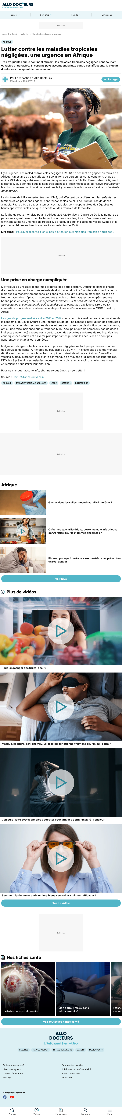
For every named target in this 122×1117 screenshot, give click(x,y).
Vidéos (36, 1114)
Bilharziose (81, 383)
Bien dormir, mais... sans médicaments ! (73, 1009)
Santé (14, 15)
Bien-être (44, 15)
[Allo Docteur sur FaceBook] (5, 1097)
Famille (74, 15)
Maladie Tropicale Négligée (31, 383)
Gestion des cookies (72, 1065)
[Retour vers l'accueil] (61, 5)
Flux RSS (7, 1077)
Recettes (23, 1050)
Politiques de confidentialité (76, 1069)
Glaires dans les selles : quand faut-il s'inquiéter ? (80, 502)
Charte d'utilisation (13, 1073)
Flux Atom (67, 1077)
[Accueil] (61, 1038)
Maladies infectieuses (41, 34)
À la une (12, 1114)
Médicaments (96, 1050)
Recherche (85, 1114)
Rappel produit (41, 1050)
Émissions (107, 15)
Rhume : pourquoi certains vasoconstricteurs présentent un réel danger (85, 560)
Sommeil (66, 383)
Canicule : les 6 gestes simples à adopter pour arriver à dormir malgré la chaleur (53, 819)
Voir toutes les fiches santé (61, 1021)
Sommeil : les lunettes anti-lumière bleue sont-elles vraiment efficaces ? (49, 895)
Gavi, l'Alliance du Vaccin (28, 377)
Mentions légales (12, 1069)
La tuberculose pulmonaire (21, 1011)
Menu (109, 1114)
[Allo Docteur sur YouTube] (12, 1097)
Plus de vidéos (21, 592)
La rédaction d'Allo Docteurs (33, 78)
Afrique (57, 34)
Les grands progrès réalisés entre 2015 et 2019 (31, 318)
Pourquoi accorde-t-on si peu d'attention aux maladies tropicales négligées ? (65, 231)
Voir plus (61, 579)
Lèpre (54, 383)
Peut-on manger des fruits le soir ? (24, 668)
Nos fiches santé (24, 957)
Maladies (25, 34)
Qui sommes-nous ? (13, 1065)
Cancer (81, 1050)
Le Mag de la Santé (62, 1050)
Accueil (5, 34)
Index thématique (71, 1073)
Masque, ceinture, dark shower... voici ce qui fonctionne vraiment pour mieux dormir (56, 744)
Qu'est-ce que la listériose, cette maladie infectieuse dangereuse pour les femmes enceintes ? (82, 531)
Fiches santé (61, 1114)
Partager (112, 79)
